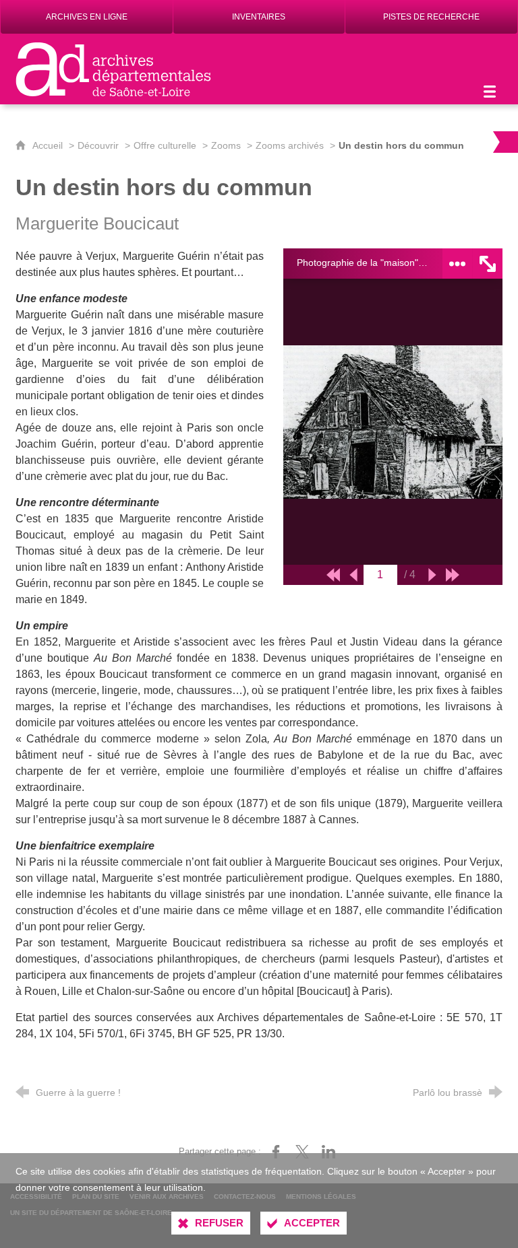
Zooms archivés (290, 145)
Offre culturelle (165, 145)
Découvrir (98, 145)
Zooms (226, 145)
